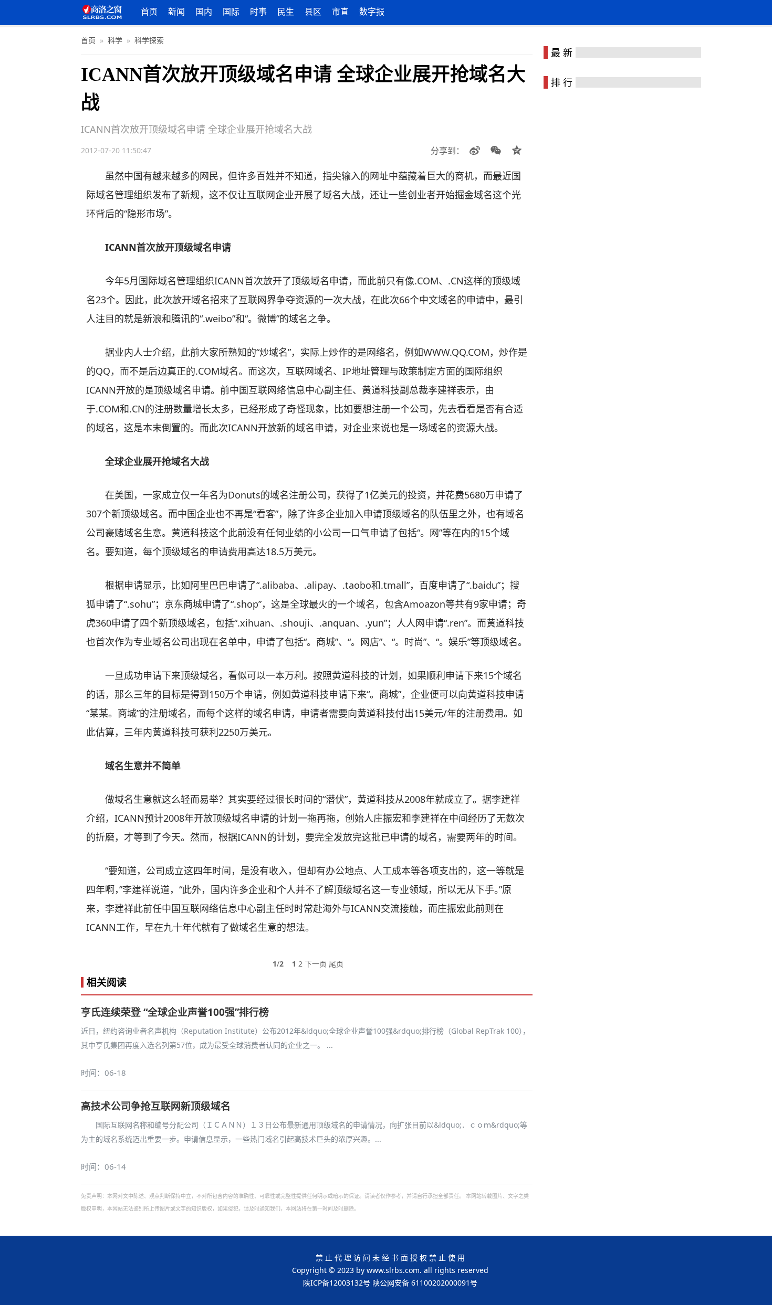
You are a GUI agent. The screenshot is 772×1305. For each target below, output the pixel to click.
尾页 (336, 964)
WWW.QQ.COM (456, 352)
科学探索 (149, 40)
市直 (340, 11)
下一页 (316, 964)
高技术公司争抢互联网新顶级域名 (156, 1106)
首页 (149, 11)
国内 (203, 11)
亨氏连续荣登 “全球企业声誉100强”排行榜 (175, 1012)
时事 (258, 11)
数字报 (371, 11)
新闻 (176, 11)
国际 (231, 11)
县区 (313, 11)
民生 (285, 11)
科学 (115, 40)
